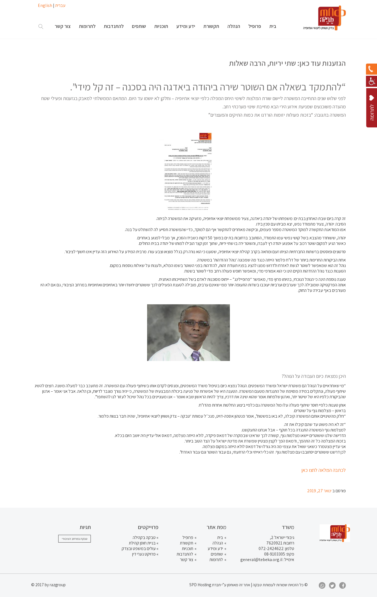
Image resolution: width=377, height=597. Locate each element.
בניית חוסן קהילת (142, 543)
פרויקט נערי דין (144, 554)
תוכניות (187, 548)
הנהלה (218, 543)
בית (220, 537)
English (45, 5)
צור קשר (186, 559)
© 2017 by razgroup (48, 584)
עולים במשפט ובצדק (139, 548)
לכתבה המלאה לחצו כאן (323, 470)
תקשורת (186, 543)
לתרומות (216, 559)
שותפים (217, 554)
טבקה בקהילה (144, 537)
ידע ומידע (215, 548)
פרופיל (187, 537)
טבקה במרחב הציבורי (74, 539)
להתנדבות (185, 554)
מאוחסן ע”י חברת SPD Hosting (214, 584)
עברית (60, 5)
